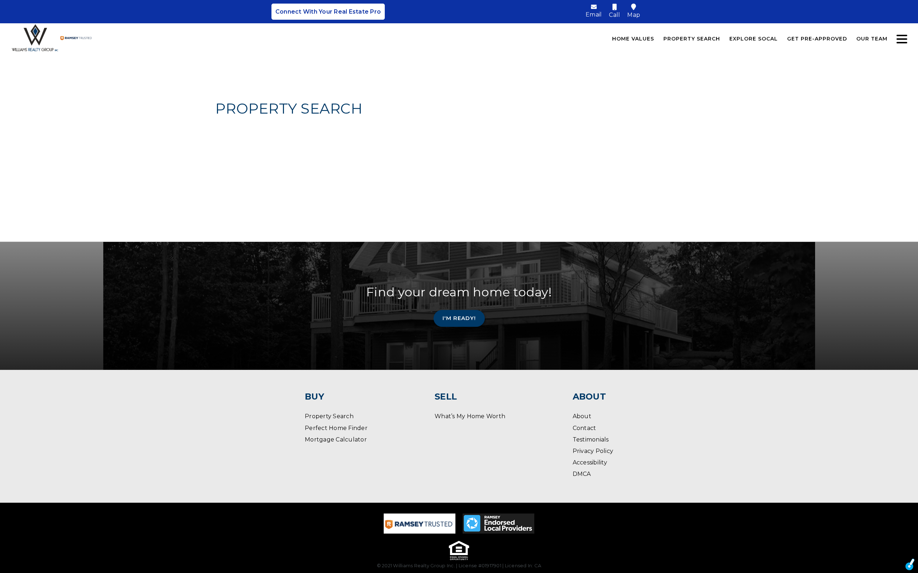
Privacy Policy (593, 451)
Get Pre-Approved (817, 38)
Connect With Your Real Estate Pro (328, 11)
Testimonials (591, 439)
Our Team (872, 38)
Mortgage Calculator (336, 439)
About (582, 416)
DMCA (582, 474)
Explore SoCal (753, 38)
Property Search (691, 38)
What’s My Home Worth (470, 416)
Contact (584, 428)
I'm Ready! (459, 318)
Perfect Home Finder (336, 428)
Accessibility (590, 462)
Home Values (633, 38)
